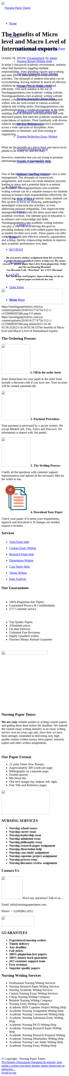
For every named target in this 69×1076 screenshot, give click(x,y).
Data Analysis (17, 579)
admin (53, 58)
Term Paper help (19, 542)
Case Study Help (19, 566)
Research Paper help (21, 554)
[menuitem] (13, 23)
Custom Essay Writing (22, 548)
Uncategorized (35, 58)
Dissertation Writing (21, 560)
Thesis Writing (18, 572)
